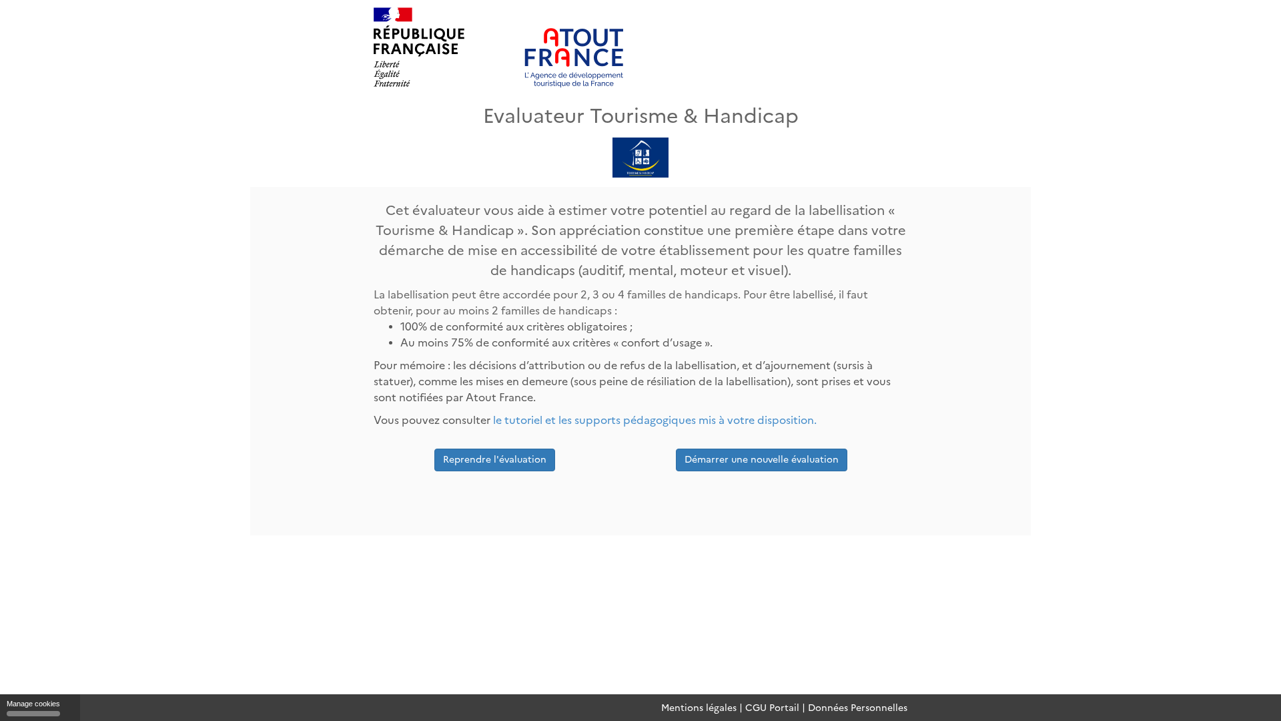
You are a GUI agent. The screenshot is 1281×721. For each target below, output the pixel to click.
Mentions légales (699, 708)
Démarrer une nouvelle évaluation (762, 459)
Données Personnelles (857, 708)
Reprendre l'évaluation (494, 459)
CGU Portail (772, 708)
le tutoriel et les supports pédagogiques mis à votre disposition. (655, 420)
